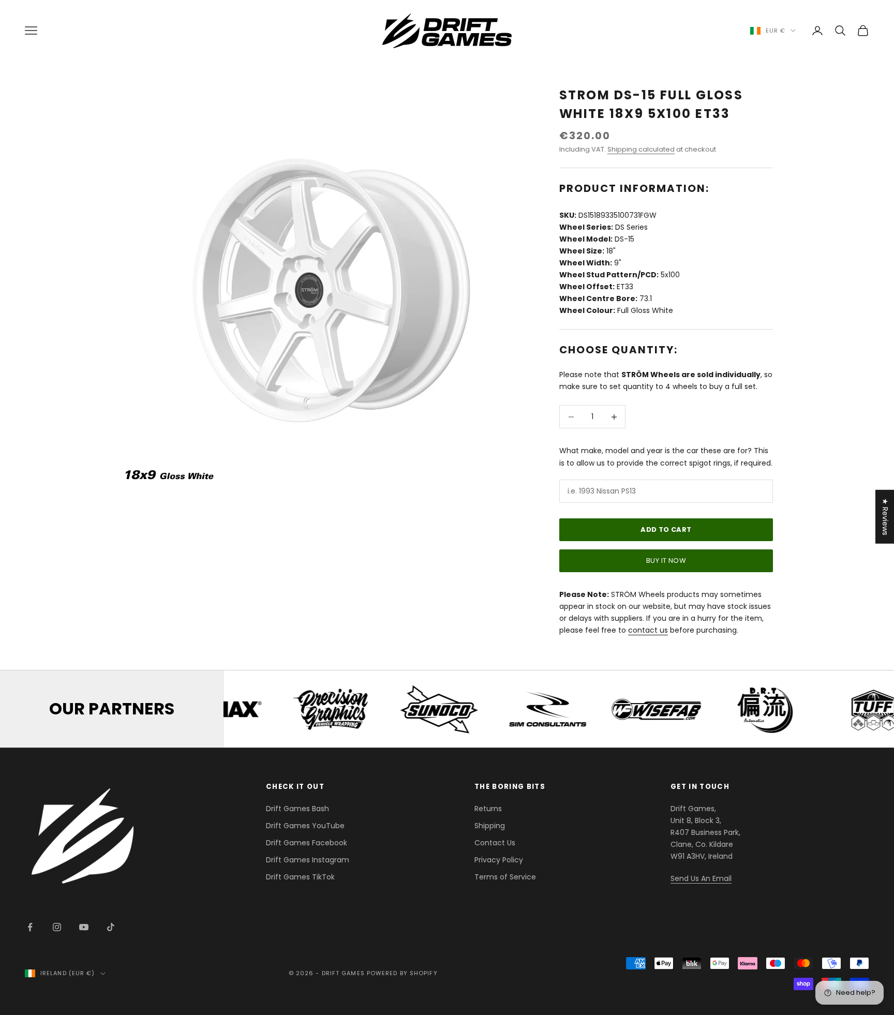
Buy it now (666, 560)
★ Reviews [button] (885, 516)
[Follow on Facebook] (30, 927)
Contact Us (494, 843)
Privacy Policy (498, 860)
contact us (648, 630)
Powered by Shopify (402, 973)
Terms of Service (505, 877)
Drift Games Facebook (306, 843)
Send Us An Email (701, 878)
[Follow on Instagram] (57, 927)
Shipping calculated (641, 149)
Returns (488, 808)
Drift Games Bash (297, 808)
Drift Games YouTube (305, 825)
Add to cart (665, 529)
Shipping (489, 825)
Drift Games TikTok (300, 877)
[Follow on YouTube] (84, 927)
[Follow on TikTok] (111, 927)
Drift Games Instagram (307, 860)
